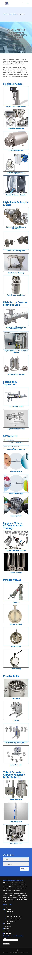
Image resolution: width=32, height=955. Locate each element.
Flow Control (16, 646)
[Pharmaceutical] (16, 461)
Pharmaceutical (16, 471)
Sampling (16, 602)
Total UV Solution (16, 443)
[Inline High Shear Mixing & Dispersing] (16, 217)
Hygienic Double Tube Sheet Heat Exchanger (16, 328)
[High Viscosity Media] (16, 118)
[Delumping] (16, 688)
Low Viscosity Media (16, 150)
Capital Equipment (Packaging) (14, 918)
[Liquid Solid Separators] (16, 418)
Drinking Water (16, 516)
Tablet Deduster (16, 799)
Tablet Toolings (16, 572)
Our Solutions (13, 14)
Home (5, 907)
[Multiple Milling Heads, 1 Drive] (16, 732)
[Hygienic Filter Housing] (16, 364)
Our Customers (7, 926)
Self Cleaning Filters (16, 406)
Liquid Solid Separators (16, 429)
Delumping (16, 698)
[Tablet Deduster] (16, 789)
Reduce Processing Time (16, 251)
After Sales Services (11, 921)
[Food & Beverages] (16, 483)
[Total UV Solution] (16, 440)
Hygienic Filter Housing (16, 374)
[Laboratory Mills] (16, 754)
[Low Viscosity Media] (16, 140)
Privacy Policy (7, 933)
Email (4, 938)
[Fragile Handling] (16, 614)
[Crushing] (16, 710)
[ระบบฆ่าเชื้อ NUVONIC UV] (16, 447)
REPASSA (5, 14)
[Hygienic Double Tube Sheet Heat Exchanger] (16, 317)
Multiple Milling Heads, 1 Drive (16, 743)
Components (10, 914)
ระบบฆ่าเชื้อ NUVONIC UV (16, 449)
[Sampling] (16, 592)
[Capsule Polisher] (16, 811)
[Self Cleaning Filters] (16, 396)
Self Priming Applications (16, 173)
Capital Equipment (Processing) (14, 916)
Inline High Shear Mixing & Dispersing (16, 227)
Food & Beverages (16, 494)
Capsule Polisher (16, 822)
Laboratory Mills (16, 765)
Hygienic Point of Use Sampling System (16, 351)
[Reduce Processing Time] (16, 240)
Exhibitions (6, 928)
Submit (24, 868)
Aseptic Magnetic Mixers (16, 295)
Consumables (10, 911)
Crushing (16, 720)
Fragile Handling (16, 624)
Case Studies (7, 923)
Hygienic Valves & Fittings (16, 550)
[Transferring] (16, 658)
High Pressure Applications (16, 106)
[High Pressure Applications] (16, 96)
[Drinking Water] (16, 505)
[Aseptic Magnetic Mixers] (16, 285)
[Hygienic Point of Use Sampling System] (16, 340)
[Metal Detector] (16, 833)
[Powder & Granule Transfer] (16, 184)
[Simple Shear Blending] (16, 262)
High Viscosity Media (16, 128)
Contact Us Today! (16, 45)
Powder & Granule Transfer (16, 195)
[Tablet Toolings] (16, 562)
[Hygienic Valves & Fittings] (16, 540)
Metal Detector (16, 844)
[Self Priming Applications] (16, 162)
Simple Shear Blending (16, 273)
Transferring (16, 669)
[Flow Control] (16, 636)
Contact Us (6, 931)
